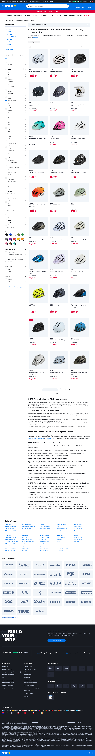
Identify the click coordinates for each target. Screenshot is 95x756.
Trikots (38, 438)
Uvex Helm (76, 541)
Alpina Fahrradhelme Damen (29, 530)
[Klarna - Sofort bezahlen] (82, 668)
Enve (58, 526)
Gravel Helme (8, 39)
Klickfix (58, 541)
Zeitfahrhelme (9, 49)
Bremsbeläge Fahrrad (44, 526)
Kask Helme (59, 539)
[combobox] (77, 47)
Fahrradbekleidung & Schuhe (21, 20)
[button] (15, 69)
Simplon (76, 530)
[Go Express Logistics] (82, 686)
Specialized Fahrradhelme (28, 526)
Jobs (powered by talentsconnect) (11, 672)
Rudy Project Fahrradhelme (11, 541)
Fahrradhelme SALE (10, 539)
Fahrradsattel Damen (62, 528)
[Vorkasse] (51, 674)
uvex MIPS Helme (9, 546)
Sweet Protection (78, 537)
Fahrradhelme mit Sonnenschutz (13, 543)
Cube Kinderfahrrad (44, 537)
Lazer (58, 543)
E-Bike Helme (8, 34)
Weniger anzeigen (11, 193)
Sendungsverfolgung (29, 680)
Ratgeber (26, 696)
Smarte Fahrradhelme (10, 533)
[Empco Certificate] (51, 697)
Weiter (67, 389)
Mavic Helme (25, 537)
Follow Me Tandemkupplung (63, 530)
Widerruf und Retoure (30, 669)
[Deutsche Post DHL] (51, 686)
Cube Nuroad (42, 539)
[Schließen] (88, 24)
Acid (23, 543)
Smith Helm (76, 533)
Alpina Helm (25, 546)
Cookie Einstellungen (7, 685)
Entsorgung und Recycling (9, 688)
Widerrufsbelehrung (7, 680)
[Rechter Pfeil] (46, 58)
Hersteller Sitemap (29, 685)
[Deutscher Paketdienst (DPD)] (58, 686)
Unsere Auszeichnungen (8, 674)
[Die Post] (66, 686)
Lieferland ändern (58, 727)
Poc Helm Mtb (60, 550)
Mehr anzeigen (10, 210)
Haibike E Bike (60, 535)
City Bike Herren (43, 533)
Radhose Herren (77, 524)
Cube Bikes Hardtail (44, 535)
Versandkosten (28, 674)
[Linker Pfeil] (30, 58)
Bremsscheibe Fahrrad (44, 528)
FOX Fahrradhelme (26, 524)
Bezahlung (27, 677)
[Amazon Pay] (90, 668)
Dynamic (41, 546)
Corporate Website (7, 669)
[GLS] (74, 686)
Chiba (40, 530)
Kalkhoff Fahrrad (61, 537)
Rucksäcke (49, 438)
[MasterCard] (51, 668)
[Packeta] (90, 686)
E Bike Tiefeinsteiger (61, 524)
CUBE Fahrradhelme (27, 528)
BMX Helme (8, 29)
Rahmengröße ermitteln (30, 682)
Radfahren (11, 20)
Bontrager (41, 524)
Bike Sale (39, 11)
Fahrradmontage (28, 693)
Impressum (5, 666)
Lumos (58, 546)
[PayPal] (74, 668)
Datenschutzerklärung (8, 682)
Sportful (76, 535)
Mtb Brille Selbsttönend (62, 548)
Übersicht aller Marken (9, 617)
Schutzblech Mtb (78, 528)
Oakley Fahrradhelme (10, 548)
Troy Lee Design (78, 539)
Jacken (42, 438)
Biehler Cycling (26, 548)
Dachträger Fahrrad (44, 541)
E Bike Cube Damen (44, 548)
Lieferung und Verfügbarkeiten (32, 688)
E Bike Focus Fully (43, 550)
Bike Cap (24, 550)
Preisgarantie (27, 690)
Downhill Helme (9, 31)
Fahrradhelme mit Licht (10, 537)
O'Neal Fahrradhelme (27, 533)
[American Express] (66, 668)
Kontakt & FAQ (28, 666)
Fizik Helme (25, 535)
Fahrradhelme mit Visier (11, 530)
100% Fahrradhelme (10, 550)
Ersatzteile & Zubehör (10, 36)
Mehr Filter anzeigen (17, 287)
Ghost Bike (59, 533)
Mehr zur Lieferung (48, 735)
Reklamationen (28, 672)
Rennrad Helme (9, 47)
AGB (3, 677)
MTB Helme (8, 44)
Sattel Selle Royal (78, 526)
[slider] (6, 58)
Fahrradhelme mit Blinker (28, 541)
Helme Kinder (8, 41)
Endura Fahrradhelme (10, 526)
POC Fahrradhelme (9, 528)
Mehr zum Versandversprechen (79, 739)
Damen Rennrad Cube (44, 543)
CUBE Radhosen (32, 438)
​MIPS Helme (8, 535)
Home (6, 20)
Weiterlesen (35, 37)
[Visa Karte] (58, 668)
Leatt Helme (8, 524)
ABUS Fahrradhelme (27, 539)
